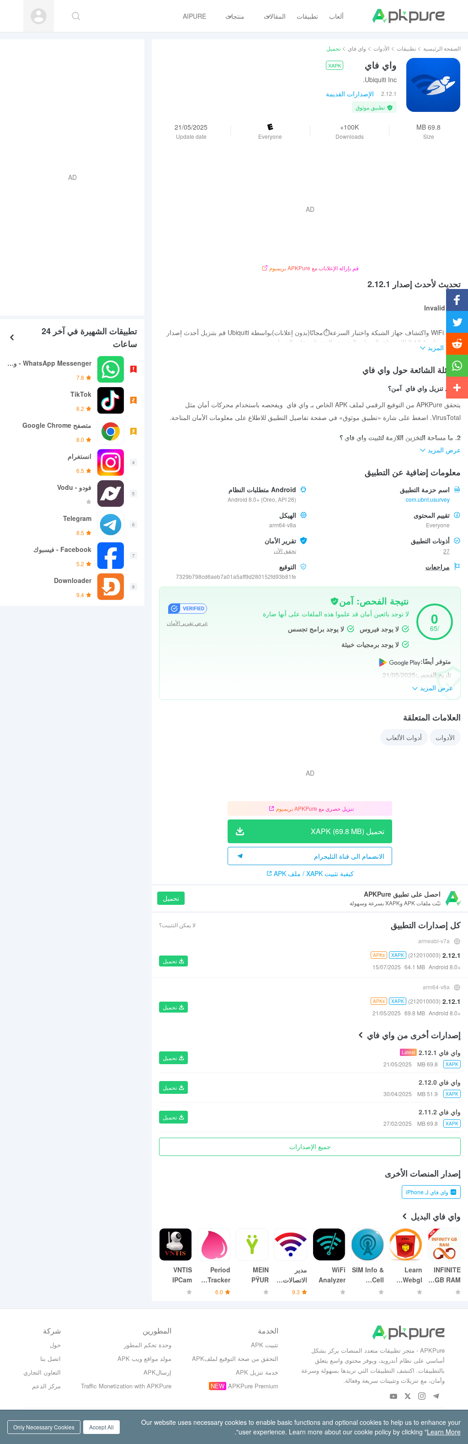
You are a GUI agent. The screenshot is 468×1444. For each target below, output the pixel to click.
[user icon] (39, 16)
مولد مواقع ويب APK (144, 1358)
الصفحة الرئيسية (442, 48)
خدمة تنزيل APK (257, 1372)
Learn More (444, 1431)
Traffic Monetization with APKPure (126, 1385)
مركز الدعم (46, 1385)
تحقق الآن (285, 550)
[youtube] (393, 1396)
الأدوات (381, 48)
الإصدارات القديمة (350, 93)
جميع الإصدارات (310, 1146)
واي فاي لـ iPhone (427, 1192)
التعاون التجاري (42, 1372)
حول (55, 1344)
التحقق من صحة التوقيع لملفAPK (235, 1358)
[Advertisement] (75, 176)
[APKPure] (408, 16)
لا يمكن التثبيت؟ (177, 925)
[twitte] (408, 1396)
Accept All (101, 1427)
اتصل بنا (50, 1358)
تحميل (171, 898)
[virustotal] (334, 600)
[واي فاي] (433, 85)
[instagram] (422, 1396)
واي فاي (357, 48)
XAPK (334, 65)
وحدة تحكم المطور (147, 1344)
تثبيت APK (264, 1344)
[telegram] (436, 1396)
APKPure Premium (253, 1385)
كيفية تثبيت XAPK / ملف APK (314, 873)
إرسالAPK (157, 1372)
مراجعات (437, 566)
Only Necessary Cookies (43, 1427)
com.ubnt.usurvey (428, 499)
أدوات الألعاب (404, 737)
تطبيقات (406, 48)
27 (446, 551)
